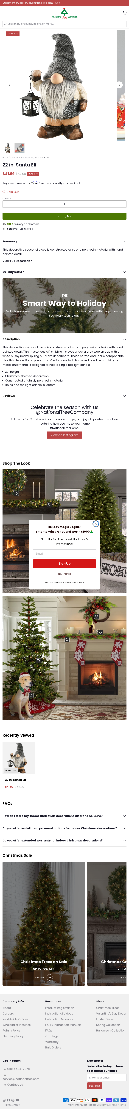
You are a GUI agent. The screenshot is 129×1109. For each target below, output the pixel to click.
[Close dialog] (96, 523)
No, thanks (64, 574)
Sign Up (64, 563)
